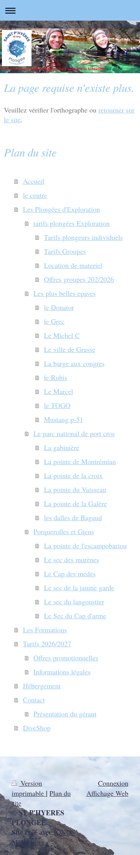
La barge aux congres (74, 363)
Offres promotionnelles (65, 657)
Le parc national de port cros (74, 433)
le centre (35, 195)
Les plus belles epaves (64, 293)
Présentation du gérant (64, 713)
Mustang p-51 (63, 419)
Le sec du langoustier (74, 601)
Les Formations (45, 629)
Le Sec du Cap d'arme (75, 615)
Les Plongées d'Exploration (61, 209)
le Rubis (55, 377)
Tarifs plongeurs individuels (83, 237)
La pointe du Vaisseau (75, 489)
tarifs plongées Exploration (71, 223)
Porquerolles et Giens (63, 531)
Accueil (33, 181)
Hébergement (42, 685)
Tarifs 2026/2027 (47, 643)
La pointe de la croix (73, 475)
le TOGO (57, 405)
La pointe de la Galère (75, 503)
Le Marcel (58, 391)
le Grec (54, 321)
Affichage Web (107, 793)
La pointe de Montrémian (80, 461)
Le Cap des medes (70, 573)
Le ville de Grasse (69, 349)
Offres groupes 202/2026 (79, 279)
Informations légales (62, 671)
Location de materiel (73, 265)
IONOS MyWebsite (43, 836)
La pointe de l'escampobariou (85, 545)
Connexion (113, 783)
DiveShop (37, 727)
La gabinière (61, 447)
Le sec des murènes (71, 559)
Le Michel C (62, 335)
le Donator (59, 307)
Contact (34, 699)
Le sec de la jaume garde (79, 587)
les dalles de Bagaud (73, 517)
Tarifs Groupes (65, 251)
